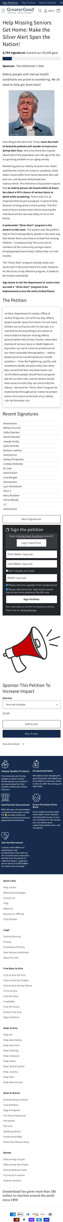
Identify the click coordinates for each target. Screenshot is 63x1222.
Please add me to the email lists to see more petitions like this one (29, 591)
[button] (40, 10)
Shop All (7, 1034)
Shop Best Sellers (12, 1039)
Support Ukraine (12, 1180)
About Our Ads (10, 957)
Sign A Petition (11, 1017)
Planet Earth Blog (12, 1136)
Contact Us (9, 897)
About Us (8, 908)
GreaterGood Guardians (30, 536)
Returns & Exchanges (14, 892)
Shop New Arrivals (13, 1082)
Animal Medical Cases (15, 1169)
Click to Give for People (15, 980)
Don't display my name (21, 570)
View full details (11, 743)
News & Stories (47, 2)
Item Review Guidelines (16, 952)
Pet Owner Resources (14, 1115)
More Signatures (31, 519)
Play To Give (28, 2)
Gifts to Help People (14, 1159)
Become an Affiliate (13, 913)
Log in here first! (31, 543)
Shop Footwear (11, 1055)
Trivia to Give (10, 990)
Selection (7, 698)
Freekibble (9, 1001)
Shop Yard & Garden (13, 1066)
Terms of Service (28, 610)
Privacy (7, 941)
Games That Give (12, 1011)
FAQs (6, 903)
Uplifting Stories (12, 1131)
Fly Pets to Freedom (14, 1175)
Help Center (9, 887)
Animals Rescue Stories (15, 1099)
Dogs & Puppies (11, 1110)
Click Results (10, 919)
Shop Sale (8, 1076)
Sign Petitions (10, 2)
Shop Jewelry (10, 1071)
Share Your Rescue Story (16, 1141)
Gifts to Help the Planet (15, 1164)
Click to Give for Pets (14, 975)
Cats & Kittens (10, 1104)
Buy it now (31, 733)
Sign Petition (31, 599)
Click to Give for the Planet (17, 985)
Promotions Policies (14, 946)
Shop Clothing (11, 1050)
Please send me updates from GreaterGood (32, 585)
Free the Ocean (11, 1006)
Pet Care (8, 1126)
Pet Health (9, 1120)
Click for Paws (10, 996)
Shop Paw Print (11, 1045)
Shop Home (9, 1060)
